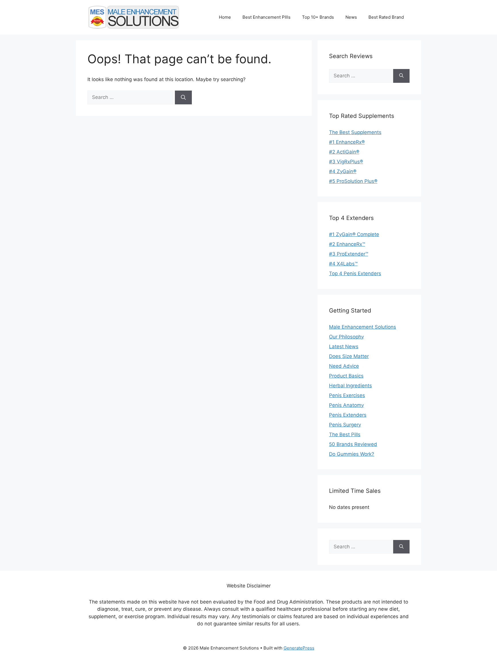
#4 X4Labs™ (343, 264)
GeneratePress (299, 648)
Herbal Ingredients (350, 385)
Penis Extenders (347, 415)
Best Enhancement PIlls (266, 17)
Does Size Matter (349, 356)
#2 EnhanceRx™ (347, 244)
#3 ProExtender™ (348, 254)
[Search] (183, 97)
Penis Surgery (345, 425)
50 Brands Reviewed (353, 444)
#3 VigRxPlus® (346, 161)
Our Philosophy (346, 337)
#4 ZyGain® (342, 171)
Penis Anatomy (346, 405)
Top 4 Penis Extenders (355, 273)
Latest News (343, 346)
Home (225, 17)
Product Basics (346, 376)
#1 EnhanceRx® (347, 142)
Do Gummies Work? (351, 454)
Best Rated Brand (386, 17)
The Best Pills (344, 434)
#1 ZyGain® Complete (354, 234)
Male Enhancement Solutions (362, 327)
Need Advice (344, 366)
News (351, 17)
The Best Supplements (355, 132)
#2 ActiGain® (344, 152)
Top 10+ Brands (318, 17)
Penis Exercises (347, 395)
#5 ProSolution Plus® (353, 181)
